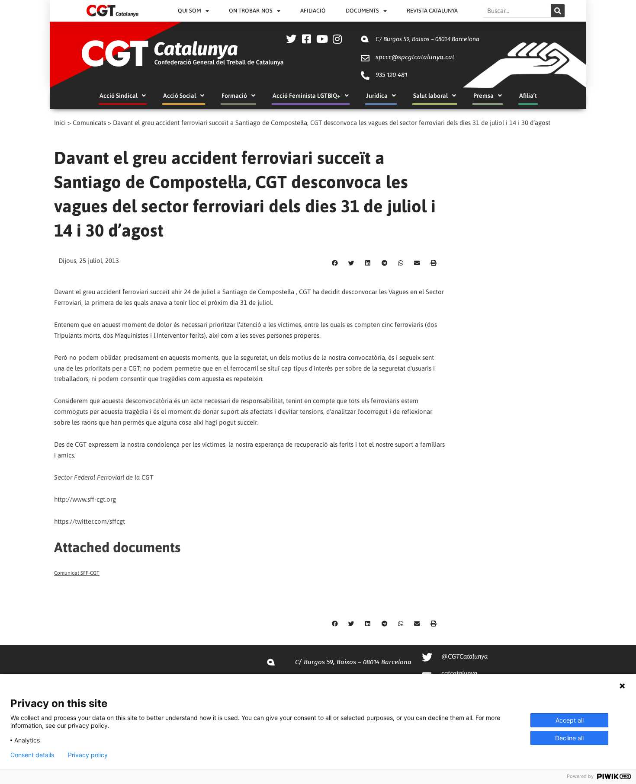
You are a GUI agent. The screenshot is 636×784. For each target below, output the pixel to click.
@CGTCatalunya (464, 656)
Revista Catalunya (432, 10)
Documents (362, 10)
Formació (234, 95)
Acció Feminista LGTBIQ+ (306, 95)
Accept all (570, 720)
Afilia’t (528, 95)
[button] (335, 263)
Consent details (32, 755)
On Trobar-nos (251, 10)
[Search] (558, 10)
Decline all (569, 738)
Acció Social (179, 95)
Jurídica (377, 95)
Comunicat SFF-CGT (77, 573)
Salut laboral (430, 95)
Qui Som (189, 10)
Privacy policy (88, 755)
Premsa (483, 95)
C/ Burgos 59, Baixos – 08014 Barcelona (427, 38)
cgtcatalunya (459, 673)
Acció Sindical (119, 95)
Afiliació (313, 10)
